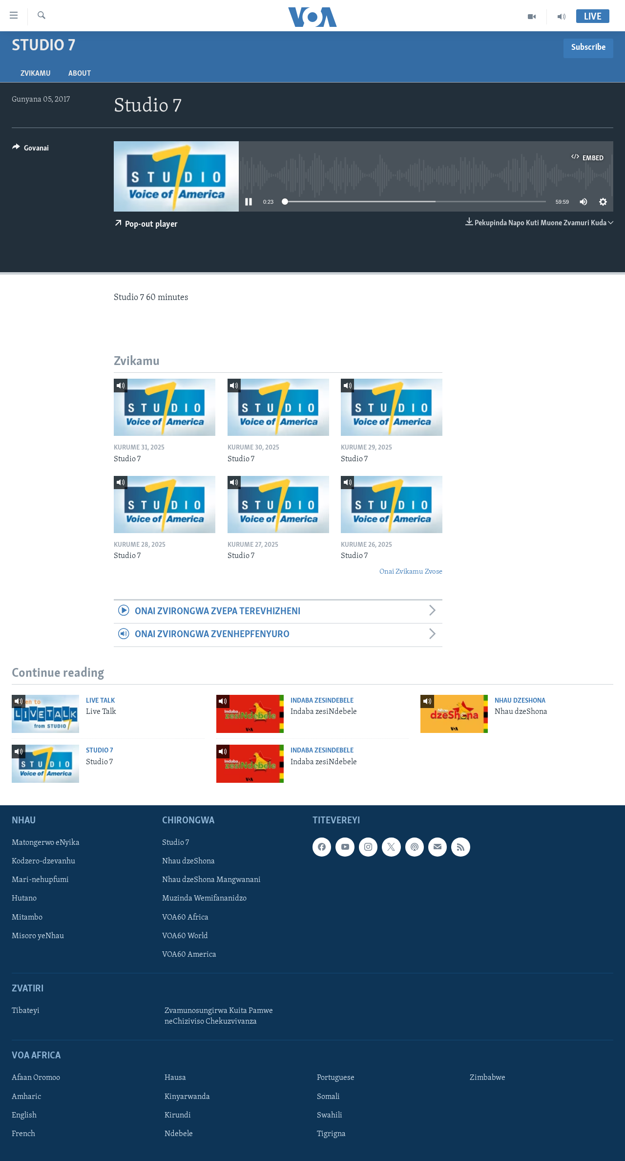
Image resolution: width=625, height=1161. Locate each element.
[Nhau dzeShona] (454, 714)
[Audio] (561, 16)
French (23, 1134)
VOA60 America (189, 955)
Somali (328, 1097)
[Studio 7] (164, 407)
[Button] (30, 150)
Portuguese (335, 1078)
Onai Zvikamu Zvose (410, 572)
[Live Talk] (45, 714)
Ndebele (179, 1134)
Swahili (329, 1115)
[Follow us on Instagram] (368, 847)
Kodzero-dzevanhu (43, 861)
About (79, 74)
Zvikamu (36, 74)
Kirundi (178, 1115)
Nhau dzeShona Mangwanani (211, 880)
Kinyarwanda (187, 1097)
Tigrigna (331, 1134)
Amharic (26, 1097)
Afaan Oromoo (36, 1078)
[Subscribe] (437, 847)
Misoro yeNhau (38, 936)
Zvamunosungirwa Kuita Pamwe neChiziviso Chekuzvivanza (219, 1016)
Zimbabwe (487, 1078)
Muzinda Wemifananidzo (204, 899)
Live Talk (100, 701)
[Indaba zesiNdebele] (250, 714)
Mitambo (27, 918)
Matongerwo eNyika (46, 843)
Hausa (175, 1078)
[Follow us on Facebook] (321, 847)
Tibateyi (26, 1011)
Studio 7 (99, 750)
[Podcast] (414, 847)
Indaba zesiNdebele (322, 701)
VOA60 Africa (185, 918)
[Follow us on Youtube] (344, 847)
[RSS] (460, 847)
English (24, 1115)
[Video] (532, 16)
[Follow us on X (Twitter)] (391, 847)
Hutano (24, 899)
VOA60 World (185, 936)
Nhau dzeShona (520, 701)
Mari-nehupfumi (40, 880)
